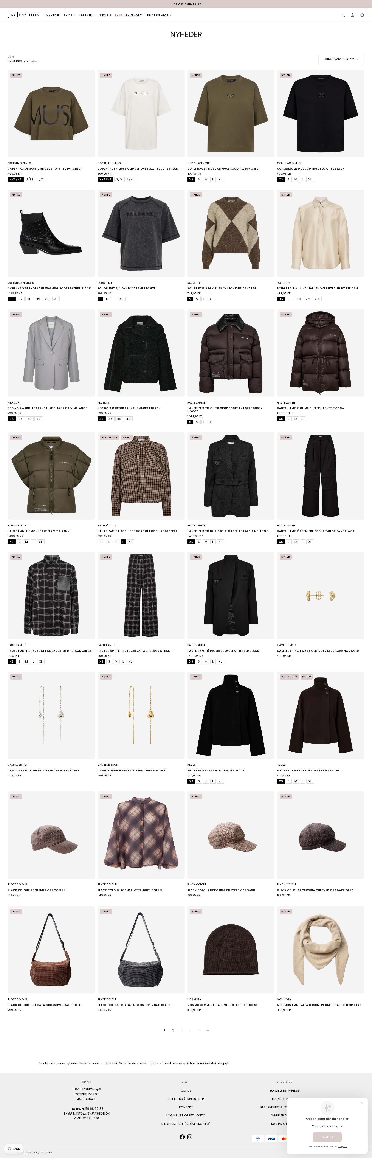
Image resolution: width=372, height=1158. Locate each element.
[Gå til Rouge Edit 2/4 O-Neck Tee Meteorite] (141, 233)
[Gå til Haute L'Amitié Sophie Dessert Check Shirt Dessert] (141, 476)
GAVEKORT (133, 15)
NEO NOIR (13, 402)
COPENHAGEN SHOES (21, 283)
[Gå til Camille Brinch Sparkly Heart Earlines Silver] (51, 715)
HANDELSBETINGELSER (285, 1090)
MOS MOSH (194, 999)
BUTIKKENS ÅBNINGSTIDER (186, 1099)
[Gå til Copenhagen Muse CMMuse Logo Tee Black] (320, 113)
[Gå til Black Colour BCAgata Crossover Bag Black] (141, 949)
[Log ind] (352, 15)
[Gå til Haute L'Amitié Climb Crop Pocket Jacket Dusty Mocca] (230, 353)
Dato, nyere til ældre (339, 59)
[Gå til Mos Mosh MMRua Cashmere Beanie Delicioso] (230, 949)
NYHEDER (53, 15)
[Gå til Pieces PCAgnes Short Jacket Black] (230, 715)
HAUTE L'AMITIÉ (196, 402)
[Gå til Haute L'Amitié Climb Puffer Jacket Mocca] (320, 353)
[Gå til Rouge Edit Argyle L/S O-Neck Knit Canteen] (230, 233)
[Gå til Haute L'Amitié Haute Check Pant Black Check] (141, 595)
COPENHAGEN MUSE (20, 163)
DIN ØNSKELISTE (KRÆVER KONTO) (186, 1124)
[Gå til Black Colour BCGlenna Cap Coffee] (51, 835)
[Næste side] (207, 1030)
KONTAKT (186, 1107)
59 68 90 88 (94, 1109)
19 (199, 1030)
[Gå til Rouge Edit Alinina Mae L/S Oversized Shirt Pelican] (320, 233)
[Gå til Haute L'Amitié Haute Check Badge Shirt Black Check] (51, 595)
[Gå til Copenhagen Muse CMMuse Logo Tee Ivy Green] (230, 113)
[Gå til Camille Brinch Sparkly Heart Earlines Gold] (141, 715)
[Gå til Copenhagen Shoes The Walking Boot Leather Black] (51, 233)
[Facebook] (182, 1136)
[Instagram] (189, 1136)
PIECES (191, 765)
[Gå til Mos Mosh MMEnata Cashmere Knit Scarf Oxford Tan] (320, 949)
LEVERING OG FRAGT (285, 1099)
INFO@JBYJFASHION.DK (93, 1113)
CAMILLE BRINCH (287, 645)
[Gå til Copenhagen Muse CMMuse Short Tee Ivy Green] (51, 113)
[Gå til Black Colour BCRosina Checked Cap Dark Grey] (320, 835)
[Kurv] (362, 15)
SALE (118, 15)
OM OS (186, 1090)
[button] (343, 15)
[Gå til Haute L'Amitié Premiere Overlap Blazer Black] (230, 595)
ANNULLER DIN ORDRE (285, 1115)
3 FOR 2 (105, 15)
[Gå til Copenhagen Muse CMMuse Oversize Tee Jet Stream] (141, 113)
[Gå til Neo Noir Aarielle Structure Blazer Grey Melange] (51, 353)
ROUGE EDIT (105, 283)
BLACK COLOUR (17, 884)
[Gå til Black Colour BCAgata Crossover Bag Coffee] (51, 949)
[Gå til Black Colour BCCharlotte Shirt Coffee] (141, 835)
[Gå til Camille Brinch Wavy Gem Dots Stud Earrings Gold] (320, 595)
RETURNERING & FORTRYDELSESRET (285, 1107)
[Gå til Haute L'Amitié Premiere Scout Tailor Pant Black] (320, 476)
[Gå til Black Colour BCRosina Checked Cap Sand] (230, 835)
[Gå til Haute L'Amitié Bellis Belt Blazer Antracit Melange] (230, 476)
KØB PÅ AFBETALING (285, 1124)
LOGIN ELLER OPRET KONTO (185, 1115)
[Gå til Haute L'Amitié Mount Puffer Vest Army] (51, 476)
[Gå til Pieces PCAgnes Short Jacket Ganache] (320, 715)
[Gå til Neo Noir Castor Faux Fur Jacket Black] (141, 353)
